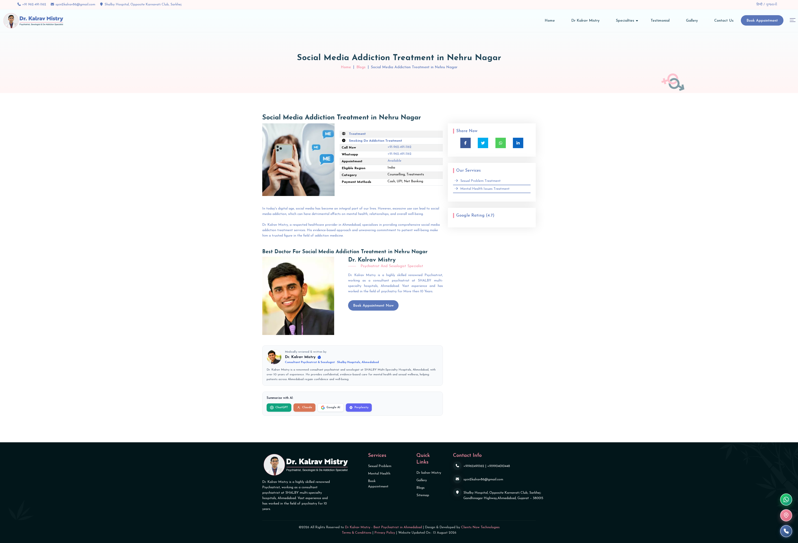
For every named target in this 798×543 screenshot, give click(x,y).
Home (550, 21)
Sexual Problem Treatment (480, 181)
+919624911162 (473, 466)
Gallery (692, 21)
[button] (793, 20)
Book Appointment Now (373, 306)
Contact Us (724, 21)
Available (394, 160)
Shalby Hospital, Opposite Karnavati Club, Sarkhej (143, 4)
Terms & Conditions (356, 532)
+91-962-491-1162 (399, 147)
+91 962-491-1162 (34, 4)
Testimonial (660, 21)
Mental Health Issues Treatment (485, 189)
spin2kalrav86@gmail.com (75, 4)
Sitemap (422, 495)
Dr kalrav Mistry (428, 473)
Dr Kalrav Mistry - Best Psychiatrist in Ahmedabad (383, 527)
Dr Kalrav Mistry (585, 21)
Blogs (361, 67)
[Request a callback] (786, 531)
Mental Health (379, 473)
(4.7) (490, 215)
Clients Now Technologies (480, 527)
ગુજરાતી (771, 4)
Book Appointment (762, 21)
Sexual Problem (379, 466)
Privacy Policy (384, 532)
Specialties (625, 21)
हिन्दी (760, 4)
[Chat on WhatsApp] (786, 499)
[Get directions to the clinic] (786, 515)
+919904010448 (498, 466)
